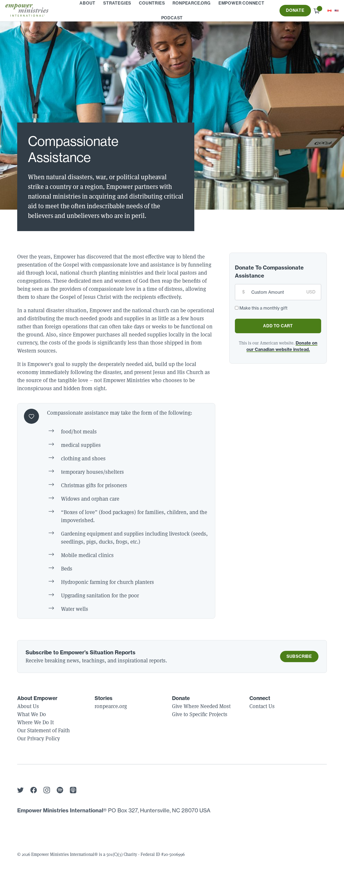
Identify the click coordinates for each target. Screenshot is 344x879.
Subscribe (299, 656)
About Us (28, 706)
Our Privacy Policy (38, 738)
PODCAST (172, 17)
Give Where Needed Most (201, 706)
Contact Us (262, 706)
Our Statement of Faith (43, 730)
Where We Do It (35, 722)
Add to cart (278, 325)
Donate (295, 10)
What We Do (31, 714)
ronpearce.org (111, 706)
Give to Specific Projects (199, 714)
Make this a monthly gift (263, 308)
